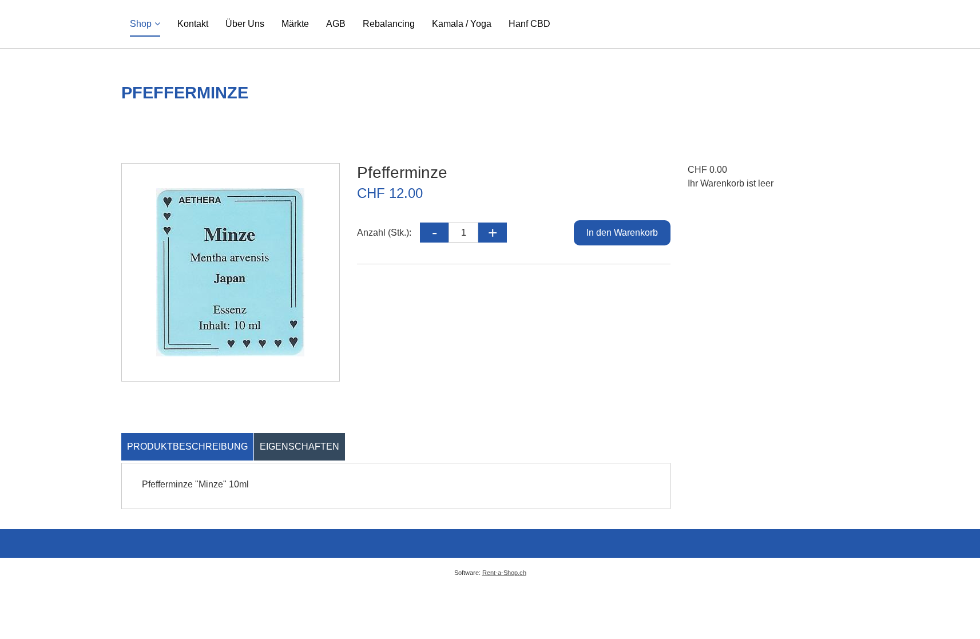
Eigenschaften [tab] (299, 446)
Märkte (295, 24)
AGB (336, 24)
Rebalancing (389, 24)
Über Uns (244, 24)
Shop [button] (141, 24)
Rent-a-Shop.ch (504, 572)
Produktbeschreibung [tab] (187, 446)
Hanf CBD (529, 24)
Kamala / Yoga (461, 24)
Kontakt (192, 24)
